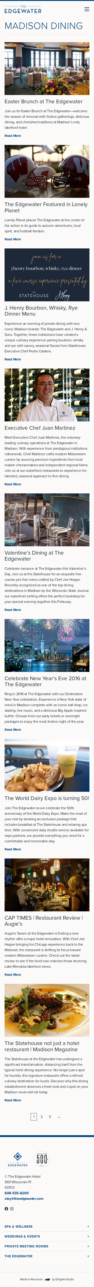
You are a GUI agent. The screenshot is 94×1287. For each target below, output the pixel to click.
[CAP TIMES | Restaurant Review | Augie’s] (47, 884)
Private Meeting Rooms (26, 1246)
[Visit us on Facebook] (6, 1209)
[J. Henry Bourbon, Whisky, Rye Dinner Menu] (47, 274)
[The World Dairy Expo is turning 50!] (47, 765)
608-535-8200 (17, 1193)
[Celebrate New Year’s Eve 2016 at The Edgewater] (47, 645)
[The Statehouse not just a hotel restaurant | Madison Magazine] (47, 1010)
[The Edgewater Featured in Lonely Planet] (47, 171)
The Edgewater (18, 1256)
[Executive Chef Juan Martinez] (47, 395)
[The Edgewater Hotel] (23, 9)
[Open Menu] (88, 9)
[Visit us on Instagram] (12, 1209)
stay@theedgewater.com (24, 1198)
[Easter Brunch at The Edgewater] (47, 68)
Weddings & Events (22, 1236)
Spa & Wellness (19, 1227)
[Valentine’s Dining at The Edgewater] (47, 519)
